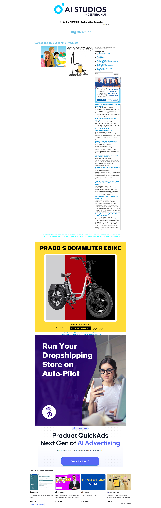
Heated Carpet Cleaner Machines (105, 65)
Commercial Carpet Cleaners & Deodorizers (107, 61)
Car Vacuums (100, 56)
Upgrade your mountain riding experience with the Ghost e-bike (80, 333)
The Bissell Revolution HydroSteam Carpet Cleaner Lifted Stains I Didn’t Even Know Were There (107, 182)
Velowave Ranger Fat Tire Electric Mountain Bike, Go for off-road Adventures (80, 334)
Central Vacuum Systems (103, 60)
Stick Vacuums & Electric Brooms (105, 68)
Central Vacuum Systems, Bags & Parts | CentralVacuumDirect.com (106, 155)
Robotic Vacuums (101, 67)
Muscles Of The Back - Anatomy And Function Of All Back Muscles (105, 129)
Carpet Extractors (101, 57)
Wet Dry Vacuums (101, 71)
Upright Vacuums (101, 69)
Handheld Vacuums (101, 64)
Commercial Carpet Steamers (104, 63)
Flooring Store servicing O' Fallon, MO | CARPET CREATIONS (106, 214)
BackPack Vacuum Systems (104, 53)
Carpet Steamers (101, 59)
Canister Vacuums (101, 55)
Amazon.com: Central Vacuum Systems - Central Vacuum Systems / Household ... (106, 142)
